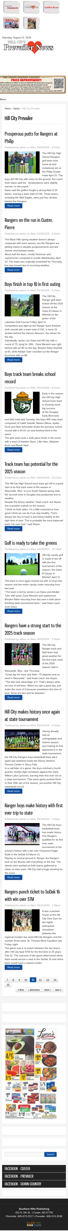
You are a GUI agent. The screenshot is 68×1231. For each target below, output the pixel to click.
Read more (14, 206)
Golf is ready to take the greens (31, 543)
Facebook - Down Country (23, 1183)
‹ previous (34, 989)
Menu (3, 99)
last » (58, 989)
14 (55, 979)
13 (47, 979)
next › (47, 989)
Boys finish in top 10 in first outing (32, 284)
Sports (16, 108)
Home (8, 108)
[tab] (34, 1168)
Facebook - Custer (17, 1168)
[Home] (28, 54)
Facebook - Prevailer (19, 1176)
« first (21, 989)
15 (8, 984)
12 (40, 979)
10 (25, 979)
